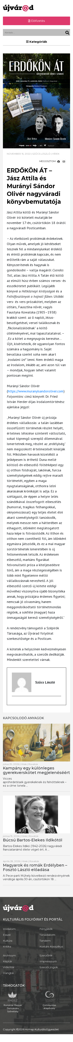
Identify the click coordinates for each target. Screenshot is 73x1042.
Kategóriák (38, 41)
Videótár (8, 967)
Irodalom (9, 929)
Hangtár (8, 973)
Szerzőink (46, 955)
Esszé (7, 935)
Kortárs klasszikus (51, 946)
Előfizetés (37, 21)
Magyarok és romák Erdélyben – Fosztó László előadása (35, 867)
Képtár (7, 961)
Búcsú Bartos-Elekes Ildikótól (32, 840)
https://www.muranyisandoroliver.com (35, 391)
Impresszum (48, 961)
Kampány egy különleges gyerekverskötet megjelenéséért (36, 770)
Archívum (9, 955)
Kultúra (7, 940)
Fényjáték (46, 929)
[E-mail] (13, 702)
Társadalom (47, 935)
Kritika (7, 946)
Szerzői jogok (49, 967)
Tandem (45, 940)
